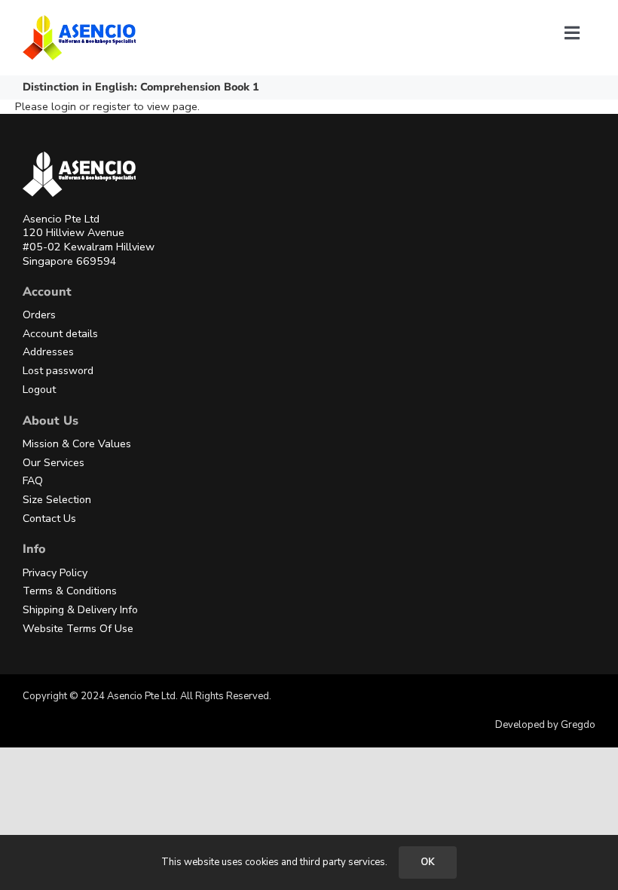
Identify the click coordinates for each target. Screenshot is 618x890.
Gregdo (578, 725)
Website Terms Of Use (78, 628)
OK (428, 862)
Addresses (48, 352)
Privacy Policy (55, 573)
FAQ (33, 481)
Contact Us (49, 518)
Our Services (53, 463)
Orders (39, 315)
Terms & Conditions (70, 591)
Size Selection (57, 500)
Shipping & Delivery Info (80, 610)
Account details (60, 334)
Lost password (58, 371)
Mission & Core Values (77, 444)
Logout (39, 389)
